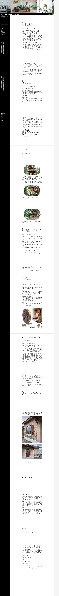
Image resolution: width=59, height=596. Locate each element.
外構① (2, 28)
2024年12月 (2, 54)
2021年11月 (2, 92)
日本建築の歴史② (27, 477)
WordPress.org (3, 125)
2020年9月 (2, 107)
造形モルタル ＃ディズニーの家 (31, 393)
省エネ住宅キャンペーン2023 (31, 230)
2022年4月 (2, 87)
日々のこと (2, 116)
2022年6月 (2, 85)
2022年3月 (2, 88)
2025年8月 (2, 46)
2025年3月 (2, 51)
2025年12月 (2, 42)
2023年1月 (2, 78)
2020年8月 (2, 108)
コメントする (29, 25)
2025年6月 (2, 48)
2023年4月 (2, 75)
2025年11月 (2, 43)
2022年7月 (2, 84)
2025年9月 (2, 45)
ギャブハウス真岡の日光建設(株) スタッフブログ (10, 14)
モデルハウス (2, 114)
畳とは (24, 82)
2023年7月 (2, 72)
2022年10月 (2, 81)
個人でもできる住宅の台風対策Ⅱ (32, 338)
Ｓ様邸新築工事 (3, 113)
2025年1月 (2, 53)
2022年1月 (2, 90)
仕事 (1, 115)
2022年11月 (2, 80)
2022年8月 (2, 83)
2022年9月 (2, 82)
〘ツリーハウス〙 (27, 149)
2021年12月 (2, 91)
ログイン (2, 20)
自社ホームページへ (50, 14)
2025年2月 (2, 52)
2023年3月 (2, 76)
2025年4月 (2, 50)
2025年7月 (2, 47)
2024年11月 (2, 55)
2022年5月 (2, 86)
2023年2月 (2, 77)
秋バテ (24, 528)
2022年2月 (2, 89)
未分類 (22, 22)
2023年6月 (2, 73)
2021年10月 (2, 93)
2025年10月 (2, 44)
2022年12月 (2, 79)
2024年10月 (2, 56)
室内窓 (2, 31)
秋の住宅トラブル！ (28, 24)
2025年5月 (2, 49)
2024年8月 (2, 58)
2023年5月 (2, 74)
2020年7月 (2, 109)
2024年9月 (2, 57)
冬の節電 (25, 278)
